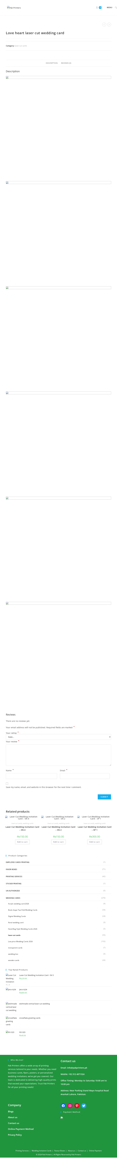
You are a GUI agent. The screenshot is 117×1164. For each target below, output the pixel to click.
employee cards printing (17, 862)
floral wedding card (15, 922)
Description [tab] (52, 63)
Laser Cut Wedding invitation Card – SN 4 (22, 828)
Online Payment (95, 1150)
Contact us (68, 1061)
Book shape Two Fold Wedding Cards (22, 910)
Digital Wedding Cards (17, 916)
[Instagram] (70, 1105)
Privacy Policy (15, 1134)
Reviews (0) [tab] (66, 63)
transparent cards (15, 948)
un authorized (13, 891)
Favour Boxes (59, 1150)
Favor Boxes (11, 869)
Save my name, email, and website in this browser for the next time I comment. (43, 787)
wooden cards (13, 960)
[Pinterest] (76, 1105)
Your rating (12, 733)
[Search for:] (115, 8)
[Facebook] (63, 1105)
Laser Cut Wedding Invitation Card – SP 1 (94, 828)
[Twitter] (83, 1105)
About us (12, 1117)
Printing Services (14, 876)
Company (14, 1105)
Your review (12, 741)
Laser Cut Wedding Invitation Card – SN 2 (58, 828)
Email (63, 770)
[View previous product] (104, 25)
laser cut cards (21, 45)
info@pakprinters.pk (77, 1067)
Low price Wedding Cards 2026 (20, 941)
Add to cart (22, 842)
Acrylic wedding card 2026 (18, 903)
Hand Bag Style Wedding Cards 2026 (22, 929)
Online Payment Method (21, 1129)
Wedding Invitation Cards (42, 1150)
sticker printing (13, 883)
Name (10, 770)
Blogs (10, 1111)
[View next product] (109, 25)
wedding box (13, 954)
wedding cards (28, 823)
